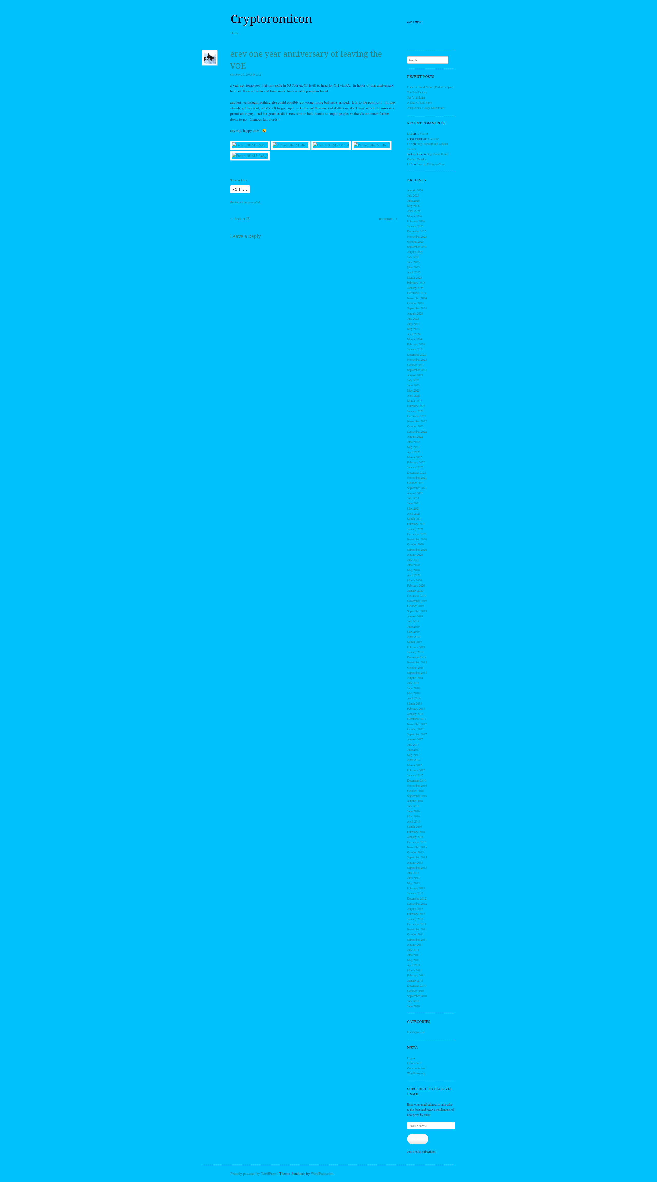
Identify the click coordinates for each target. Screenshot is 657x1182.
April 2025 (413, 272)
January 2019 (415, 652)
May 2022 (413, 447)
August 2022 (415, 436)
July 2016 (413, 806)
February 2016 (416, 831)
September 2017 (417, 734)
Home (234, 33)
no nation (388, 218)
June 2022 (413, 441)
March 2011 (414, 970)
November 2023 (417, 359)
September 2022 (417, 431)
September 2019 (417, 611)
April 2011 (413, 965)
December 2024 (416, 293)
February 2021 (416, 524)
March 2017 (414, 765)
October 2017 (415, 729)
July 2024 (413, 318)
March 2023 (414, 400)
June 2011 (413, 955)
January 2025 (415, 288)
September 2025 (417, 247)
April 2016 (413, 821)
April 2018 (413, 698)
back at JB (240, 218)
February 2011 (416, 975)
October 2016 (415, 790)
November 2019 (417, 601)
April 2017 (413, 760)
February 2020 (416, 585)
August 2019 (415, 616)
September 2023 (417, 370)
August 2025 (415, 252)
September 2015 (417, 857)
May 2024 (413, 329)
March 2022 (414, 457)
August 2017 (415, 739)
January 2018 (415, 713)
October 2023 (415, 365)
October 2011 (415, 934)
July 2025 (413, 257)
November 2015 (417, 847)
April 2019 (413, 636)
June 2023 (413, 385)
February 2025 (416, 282)
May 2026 (413, 205)
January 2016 (415, 837)
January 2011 (415, 980)
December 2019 (416, 595)
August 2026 (415, 190)
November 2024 (417, 298)
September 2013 (417, 867)
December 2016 (416, 780)
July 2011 (413, 949)
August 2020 (415, 554)
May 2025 (413, 267)
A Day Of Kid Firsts (419, 102)
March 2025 (414, 277)
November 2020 (417, 539)
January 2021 (415, 529)
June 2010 (413, 1006)
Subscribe (418, 1139)
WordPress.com (322, 1173)
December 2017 (416, 719)
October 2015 (415, 852)
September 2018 (417, 672)
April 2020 (413, 575)
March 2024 (414, 339)
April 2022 (413, 452)
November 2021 (417, 477)
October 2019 (415, 606)
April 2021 (413, 513)
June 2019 (413, 626)
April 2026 (413, 211)
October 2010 (415, 991)
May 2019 (413, 631)
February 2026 (416, 221)
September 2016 (417, 796)
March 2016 (414, 826)
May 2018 (413, 693)
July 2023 (413, 380)
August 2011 (415, 944)
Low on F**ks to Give (430, 164)
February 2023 (416, 406)
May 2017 (413, 755)
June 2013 (413, 878)
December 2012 (416, 898)
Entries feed (414, 1063)
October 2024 (415, 303)
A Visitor (422, 133)
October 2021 (415, 483)
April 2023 (413, 395)
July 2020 (413, 560)
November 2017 (417, 724)
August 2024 (415, 313)
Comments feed (416, 1068)
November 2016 (417, 785)
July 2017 (413, 744)
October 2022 (415, 426)
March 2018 (414, 703)
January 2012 (415, 919)
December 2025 (416, 231)
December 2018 (416, 657)
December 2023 (416, 354)
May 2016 (413, 816)
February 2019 (416, 647)
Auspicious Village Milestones (426, 107)
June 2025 (413, 262)
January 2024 (415, 349)
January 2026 (415, 226)
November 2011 (417, 929)
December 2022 (416, 416)
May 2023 (413, 390)
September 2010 (417, 996)
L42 (258, 74)
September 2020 (417, 549)
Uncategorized (415, 1032)
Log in (411, 1058)
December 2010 (416, 985)
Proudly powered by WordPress (253, 1173)
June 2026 (413, 200)
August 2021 (415, 493)
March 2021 (414, 518)
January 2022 (415, 467)
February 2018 (416, 708)
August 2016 (415, 801)
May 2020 (413, 570)
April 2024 (413, 334)
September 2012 (417, 903)
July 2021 (413, 498)
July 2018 (413, 683)
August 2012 (415, 908)
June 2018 (413, 688)
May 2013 (413, 883)
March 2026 (414, 216)
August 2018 (415, 678)
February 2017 (416, 770)
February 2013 (416, 888)
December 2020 (416, 534)
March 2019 (414, 642)
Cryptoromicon (271, 19)
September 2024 (417, 308)
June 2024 (413, 323)
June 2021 (413, 503)
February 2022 (416, 462)
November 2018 (417, 662)
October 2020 (415, 544)
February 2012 (416, 914)
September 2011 (417, 939)
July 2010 (413, 1001)
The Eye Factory (417, 92)
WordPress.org (416, 1073)
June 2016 (413, 811)
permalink (254, 202)
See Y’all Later (416, 97)
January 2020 (415, 590)
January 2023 (415, 411)
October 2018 (415, 667)
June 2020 (413, 565)
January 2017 (415, 775)
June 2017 (413, 749)
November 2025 (417, 236)
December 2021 (416, 472)
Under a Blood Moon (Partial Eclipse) (430, 87)
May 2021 (413, 508)
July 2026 (413, 195)
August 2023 (415, 375)
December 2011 (416, 924)
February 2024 (416, 344)
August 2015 (415, 862)
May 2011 (413, 960)
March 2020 (414, 580)
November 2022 (417, 421)
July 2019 (413, 621)
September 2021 (417, 488)
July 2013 (413, 873)
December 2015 (416, 842)
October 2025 (415, 241)
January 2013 (415, 893)
